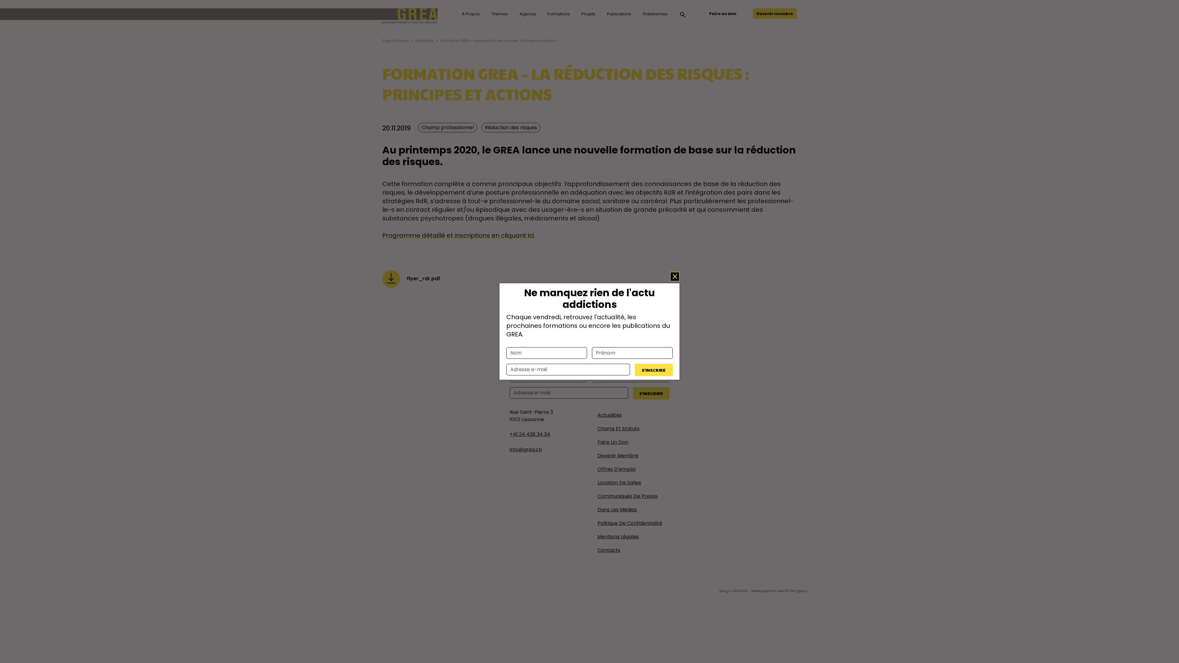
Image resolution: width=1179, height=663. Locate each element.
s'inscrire (654, 370)
